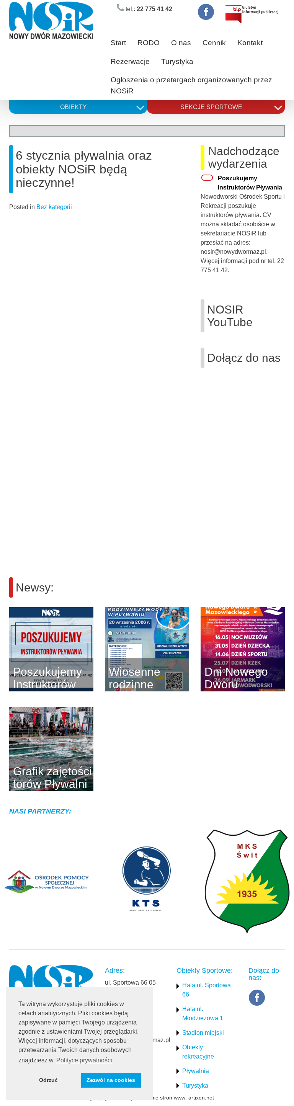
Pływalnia (195, 1071)
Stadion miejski (203, 1032)
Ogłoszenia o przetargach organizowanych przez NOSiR (191, 85)
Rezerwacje (130, 61)
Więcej (104, 649)
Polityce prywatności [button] (84, 1060)
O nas (181, 43)
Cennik (214, 43)
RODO (148, 43)
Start (118, 43)
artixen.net (201, 1098)
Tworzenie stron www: (160, 1098)
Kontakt (250, 43)
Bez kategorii (54, 207)
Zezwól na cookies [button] (111, 1080)
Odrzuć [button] (48, 1080)
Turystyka (177, 61)
